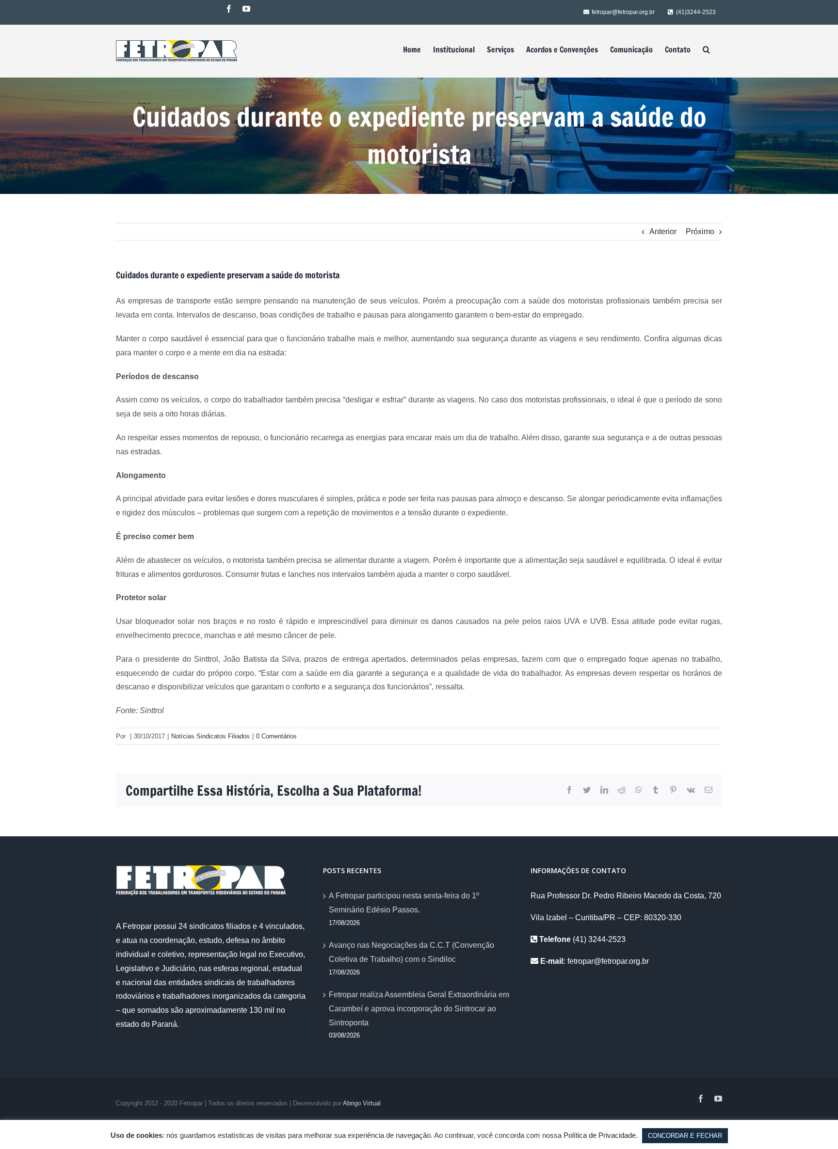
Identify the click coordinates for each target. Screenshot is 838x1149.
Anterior (663, 231)
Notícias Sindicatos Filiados (210, 736)
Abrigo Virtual (362, 1103)
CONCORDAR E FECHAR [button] (685, 1135)
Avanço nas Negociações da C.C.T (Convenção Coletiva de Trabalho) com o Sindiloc (411, 952)
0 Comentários (276, 736)
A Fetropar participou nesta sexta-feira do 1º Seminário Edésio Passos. (404, 903)
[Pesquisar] (706, 49)
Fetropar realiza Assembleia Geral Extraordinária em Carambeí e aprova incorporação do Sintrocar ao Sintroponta (419, 1008)
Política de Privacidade (600, 1135)
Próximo (700, 231)
